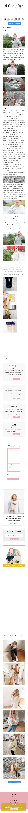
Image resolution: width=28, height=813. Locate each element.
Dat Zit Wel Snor (14, 366)
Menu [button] (15, 14)
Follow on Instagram (15, 23)
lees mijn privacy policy (18, 807)
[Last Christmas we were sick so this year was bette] (12, 19)
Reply (16, 379)
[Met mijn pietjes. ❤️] (19, 19)
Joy (14, 387)
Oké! (14, 809)
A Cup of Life (14, 6)
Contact (14, 796)
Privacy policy (14, 800)
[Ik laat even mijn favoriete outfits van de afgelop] (16, 19)
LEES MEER (14, 523)
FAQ (14, 798)
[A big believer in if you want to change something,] (9, 19)
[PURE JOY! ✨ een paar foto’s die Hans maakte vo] (5, 19)
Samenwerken (14, 802)
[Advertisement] (14, 345)
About (14, 794)
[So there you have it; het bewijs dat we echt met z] (23, 19)
